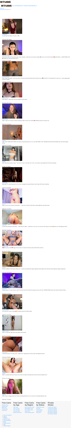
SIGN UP (35, 5)
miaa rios (4, 225)
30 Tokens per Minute (52, 411)
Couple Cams (5, 409)
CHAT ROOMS (15, 5)
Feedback (5, 417)
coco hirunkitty (5, 309)
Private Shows (39, 409)
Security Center (6, 419)
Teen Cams (15, 407)
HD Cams (38, 408)
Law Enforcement (7, 420)
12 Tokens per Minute (52, 408)
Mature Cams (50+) (17, 412)
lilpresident (4, 288)
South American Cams (29, 412)
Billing (4, 421)
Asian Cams (27, 411)
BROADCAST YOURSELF (23, 5)
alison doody (5, 119)
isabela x (4, 140)
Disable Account (6, 423)
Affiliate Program (7, 425)
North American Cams (29, 407)
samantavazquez (5, 76)
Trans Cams (4, 410)
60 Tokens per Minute (52, 412)
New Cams (38, 412)
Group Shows (39, 411)
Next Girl (2, 8)
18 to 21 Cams (16, 408)
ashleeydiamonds (5, 55)
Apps (4, 424)
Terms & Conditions (7, 415)
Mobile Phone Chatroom (5, 9)
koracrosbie (4, 182)
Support (5, 416)
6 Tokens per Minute (52, 407)
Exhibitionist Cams (40, 407)
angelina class (5, 246)
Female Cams (5, 406)
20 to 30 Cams (16, 409)
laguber (3, 373)
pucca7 (3, 204)
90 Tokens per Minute (52, 413)
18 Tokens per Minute (52, 409)
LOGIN (31, 5)
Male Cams (4, 407)
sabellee (4, 394)
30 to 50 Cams (16, 411)
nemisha (4, 267)
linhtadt (3, 161)
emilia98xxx (4, 34)
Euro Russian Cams (29, 409)
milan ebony (4, 352)
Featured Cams (5, 405)
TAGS (29, 5)
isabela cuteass (5, 331)
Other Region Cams (29, 408)
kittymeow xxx (5, 98)
